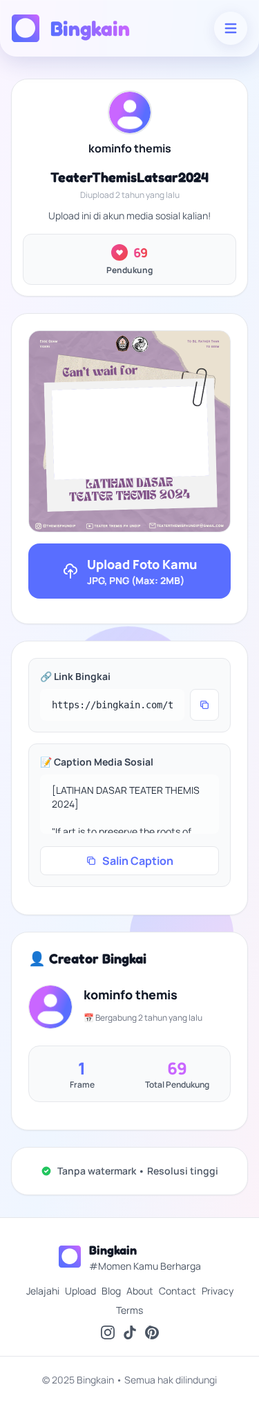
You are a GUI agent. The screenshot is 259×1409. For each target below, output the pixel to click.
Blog (111, 1290)
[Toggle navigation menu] (230, 28)
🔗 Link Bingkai (75, 676)
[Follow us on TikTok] (130, 1332)
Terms (129, 1310)
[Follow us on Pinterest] (152, 1332)
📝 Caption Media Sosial (96, 761)
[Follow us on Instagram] (108, 1332)
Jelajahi (42, 1290)
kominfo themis (129, 148)
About (139, 1290)
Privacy (217, 1290)
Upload (80, 1290)
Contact (177, 1290)
